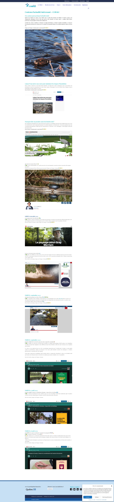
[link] (61, 298)
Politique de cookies (92, 499)
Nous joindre (82, 1)
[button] (111, 486)
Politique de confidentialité (36, 496)
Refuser (97, 497)
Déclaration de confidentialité (101, 499)
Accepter (88, 497)
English (87, 1)
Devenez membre (75, 1)
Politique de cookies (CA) (49, 496)
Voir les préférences (107, 497)
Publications (66, 1)
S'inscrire (50, 488)
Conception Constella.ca (35, 499)
